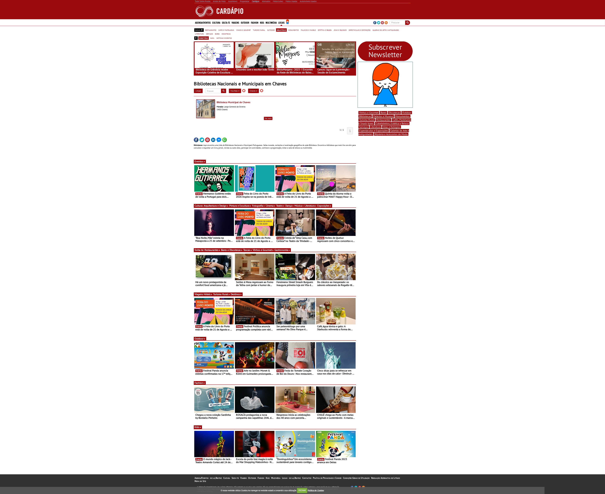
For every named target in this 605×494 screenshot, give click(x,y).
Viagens (243, 478)
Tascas (246, 249)
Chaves (253, 91)
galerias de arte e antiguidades (386, 30)
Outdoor (245, 22)
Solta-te (235, 478)
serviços (209, 33)
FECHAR (302, 490)
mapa (212, 38)
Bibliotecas (365, 116)
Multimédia (275, 478)
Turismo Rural (220, 294)
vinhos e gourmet (243, 30)
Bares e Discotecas (231, 249)
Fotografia (257, 205)
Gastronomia (281, 249)
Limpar (198, 91)
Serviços (363, 126)
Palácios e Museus (383, 116)
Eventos (199, 161)
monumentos (293, 30)
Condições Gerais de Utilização (356, 478)
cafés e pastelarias (226, 30)
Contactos (306, 478)
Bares (383, 112)
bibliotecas (281, 30)
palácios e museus (308, 30)
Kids (262, 22)
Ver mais (268, 118)
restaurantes (210, 30)
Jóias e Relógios (391, 126)
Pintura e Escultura (239, 205)
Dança (288, 205)
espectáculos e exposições (359, 30)
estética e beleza (325, 30)
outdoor (271, 30)
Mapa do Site (200, 481)
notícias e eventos (224, 38)
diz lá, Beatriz (216, 478)
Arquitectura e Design (215, 205)
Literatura (310, 205)
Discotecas (394, 112)
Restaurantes (212, 249)
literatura (199, 33)
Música (298, 205)
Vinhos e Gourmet (262, 249)
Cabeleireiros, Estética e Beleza (392, 123)
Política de (316, 490)
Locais (284, 478)
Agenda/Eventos (203, 22)
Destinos (235, 294)
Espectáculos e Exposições (373, 130)
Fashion (254, 22)
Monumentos (402, 116)
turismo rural (259, 30)
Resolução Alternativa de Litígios (385, 478)
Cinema (270, 205)
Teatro (279, 205)
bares (217, 33)
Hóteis (207, 294)
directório (203, 38)
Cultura (226, 478)
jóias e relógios (340, 30)
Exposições (323, 205)
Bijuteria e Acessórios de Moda (391, 134)
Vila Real (234, 91)
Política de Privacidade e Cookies (327, 478)
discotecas (226, 33)
